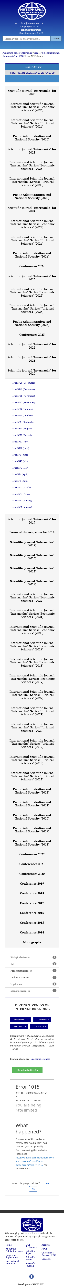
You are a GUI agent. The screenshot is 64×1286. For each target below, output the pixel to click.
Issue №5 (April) (20, 480)
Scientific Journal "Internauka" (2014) (32, 582)
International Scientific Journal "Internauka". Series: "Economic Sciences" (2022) (32, 597)
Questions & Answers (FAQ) (49, 1253)
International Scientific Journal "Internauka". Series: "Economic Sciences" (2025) (32, 165)
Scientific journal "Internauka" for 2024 (32, 209)
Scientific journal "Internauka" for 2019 (32, 520)
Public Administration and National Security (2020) (32, 816)
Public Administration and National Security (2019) (32, 829)
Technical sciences (33, 977)
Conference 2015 (32, 922)
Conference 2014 (32, 932)
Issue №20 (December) (23, 382)
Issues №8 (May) (20, 461)
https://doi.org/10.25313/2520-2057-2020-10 (32, 72)
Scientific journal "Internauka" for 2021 (32, 358)
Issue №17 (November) (23, 402)
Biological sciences (33, 957)
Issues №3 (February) (22, 493)
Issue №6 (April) (20, 474)
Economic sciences (33, 990)
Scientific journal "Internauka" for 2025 (32, 150)
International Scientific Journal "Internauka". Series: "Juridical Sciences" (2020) (32, 727)
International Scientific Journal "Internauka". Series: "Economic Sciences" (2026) (32, 107)
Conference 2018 (32, 893)
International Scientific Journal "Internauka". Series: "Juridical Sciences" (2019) (32, 743)
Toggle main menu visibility (32, 45)
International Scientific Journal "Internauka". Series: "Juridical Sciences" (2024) (32, 240)
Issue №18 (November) (23, 395)
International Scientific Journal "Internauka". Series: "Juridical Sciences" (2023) (32, 308)
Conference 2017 (32, 903)
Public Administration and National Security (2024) (32, 254)
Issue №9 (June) (20, 454)
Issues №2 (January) (22, 500)
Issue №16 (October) (22, 408)
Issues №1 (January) (22, 507)
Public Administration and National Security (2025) (32, 196)
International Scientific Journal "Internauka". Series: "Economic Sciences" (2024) (32, 224)
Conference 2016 (32, 913)
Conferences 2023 (32, 335)
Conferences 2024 (32, 266)
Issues (37, 52)
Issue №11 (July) (20, 441)
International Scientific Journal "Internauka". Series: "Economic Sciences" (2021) (32, 613)
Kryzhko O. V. (44, 1019)
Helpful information (31, 29)
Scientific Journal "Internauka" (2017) (32, 543)
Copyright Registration (12, 1256)
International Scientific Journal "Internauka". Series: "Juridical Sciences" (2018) (32, 760)
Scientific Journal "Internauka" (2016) (32, 556)
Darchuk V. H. (20, 1026)
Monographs (32, 942)
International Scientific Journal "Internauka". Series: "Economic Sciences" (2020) (32, 630)
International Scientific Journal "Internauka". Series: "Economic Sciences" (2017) (32, 678)
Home (9, 1244)
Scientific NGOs (30, 1258)
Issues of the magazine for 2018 (32, 532)
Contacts (46, 1258)
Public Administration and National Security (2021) (32, 803)
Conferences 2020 (32, 874)
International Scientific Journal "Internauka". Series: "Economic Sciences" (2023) (32, 292)
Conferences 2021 (32, 864)
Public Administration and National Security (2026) (32, 137)
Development (31, 1284)
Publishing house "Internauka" (17, 52)
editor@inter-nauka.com (31, 23)
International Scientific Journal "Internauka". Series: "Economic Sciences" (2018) (32, 662)
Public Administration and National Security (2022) (32, 790)
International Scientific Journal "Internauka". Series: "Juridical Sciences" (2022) (32, 695)
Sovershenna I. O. (22, 1019)
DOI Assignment (32, 1246)
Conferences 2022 (32, 854)
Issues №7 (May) (20, 467)
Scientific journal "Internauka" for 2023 (32, 277)
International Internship (12, 1262)
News (44, 1248)
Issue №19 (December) (23, 389)
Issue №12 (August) (22, 435)
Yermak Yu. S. (40, 1026)
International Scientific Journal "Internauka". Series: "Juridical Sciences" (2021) (32, 711)
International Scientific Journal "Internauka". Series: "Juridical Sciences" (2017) (32, 776)
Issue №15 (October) (22, 415)
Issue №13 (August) (22, 428)
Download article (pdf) (28, 1069)
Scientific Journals (30, 1264)
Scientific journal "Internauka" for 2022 (32, 345)
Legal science (33, 984)
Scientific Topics (30, 1252)
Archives (46, 1244)
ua (34, 26)
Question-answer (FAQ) (31, 33)
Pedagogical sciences (33, 970)
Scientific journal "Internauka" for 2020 (32, 372)
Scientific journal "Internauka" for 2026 (32, 92)
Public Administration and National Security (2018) (32, 842)
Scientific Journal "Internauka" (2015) (32, 569)
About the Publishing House (14, 1249)
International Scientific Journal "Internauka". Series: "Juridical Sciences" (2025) (32, 181)
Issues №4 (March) (21, 487)
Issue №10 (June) (20, 448)
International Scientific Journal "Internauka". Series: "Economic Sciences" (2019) (32, 646)
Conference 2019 (32, 883)
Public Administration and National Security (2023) (32, 323)
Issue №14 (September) (23, 421)
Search (56, 38)
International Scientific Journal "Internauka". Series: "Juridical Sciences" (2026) (32, 123)
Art (33, 964)
